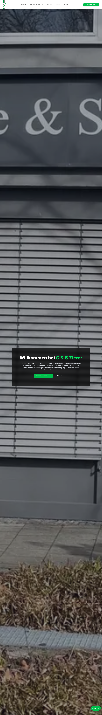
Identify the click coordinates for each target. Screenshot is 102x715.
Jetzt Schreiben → (92, 4)
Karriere (58, 4)
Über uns (49, 4)
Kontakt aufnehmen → (43, 376)
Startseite (23, 4)
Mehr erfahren (61, 376)
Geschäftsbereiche (35, 4)
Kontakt (66, 4)
